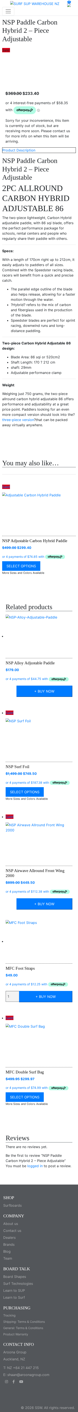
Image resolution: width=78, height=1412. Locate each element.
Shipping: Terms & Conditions (24, 1321)
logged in (35, 1166)
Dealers (9, 1237)
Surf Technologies (18, 1283)
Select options (21, 566)
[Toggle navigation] (8, 11)
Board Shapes (14, 1276)
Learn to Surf (14, 1297)
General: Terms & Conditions (23, 1328)
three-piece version (18, 420)
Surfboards (12, 1205)
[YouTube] (21, 1381)
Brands (9, 1244)
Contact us (12, 1230)
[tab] (39, 150)
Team (7, 1258)
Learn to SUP (14, 1290)
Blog (7, 1251)
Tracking (9, 1315)
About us (10, 1223)
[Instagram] (7, 1381)
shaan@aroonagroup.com (28, 1375)
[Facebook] (14, 1381)
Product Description (18, 150)
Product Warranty (15, 1334)
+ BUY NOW (44, 691)
